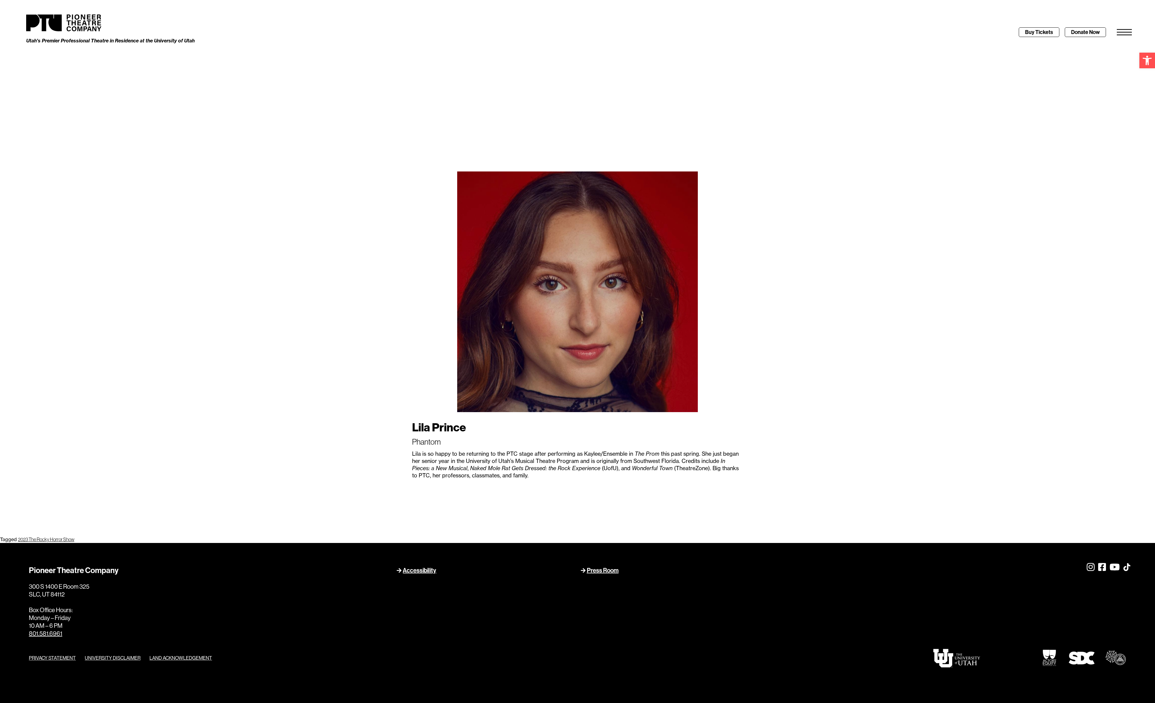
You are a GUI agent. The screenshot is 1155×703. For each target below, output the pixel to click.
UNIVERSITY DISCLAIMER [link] (112, 658)
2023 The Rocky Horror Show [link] (46, 539)
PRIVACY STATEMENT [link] (52, 658)
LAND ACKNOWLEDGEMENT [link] (180, 658)
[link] (1147, 60)
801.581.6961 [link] (45, 633)
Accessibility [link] (419, 570)
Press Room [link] (603, 570)
